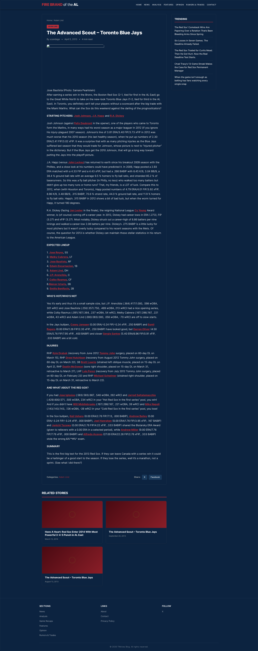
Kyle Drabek (60, 353)
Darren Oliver (141, 329)
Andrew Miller (129, 429)
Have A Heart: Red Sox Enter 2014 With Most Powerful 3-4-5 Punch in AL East (71, 533)
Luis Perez (88, 371)
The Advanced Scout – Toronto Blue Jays (133, 531)
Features (168, 5)
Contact (211, 5)
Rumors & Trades (195, 5)
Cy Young (140, 210)
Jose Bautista (58, 261)
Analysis (156, 5)
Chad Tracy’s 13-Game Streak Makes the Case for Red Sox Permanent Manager (193, 67)
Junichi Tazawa (61, 425)
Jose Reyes (56, 252)
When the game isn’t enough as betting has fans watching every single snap (191, 80)
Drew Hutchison (75, 357)
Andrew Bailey (138, 416)
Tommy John (107, 353)
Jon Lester (76, 210)
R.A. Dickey (117, 115)
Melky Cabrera (59, 256)
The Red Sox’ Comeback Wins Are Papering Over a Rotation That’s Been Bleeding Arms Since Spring (194, 30)
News (147, 5)
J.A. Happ (98, 115)
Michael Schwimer (105, 375)
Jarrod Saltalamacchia (142, 395)
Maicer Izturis (57, 284)
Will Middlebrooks (84, 404)
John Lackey (76, 162)
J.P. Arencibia (58, 275)
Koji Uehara (77, 416)
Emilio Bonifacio (59, 288)
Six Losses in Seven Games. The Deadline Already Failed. (191, 42)
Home (139, 5)
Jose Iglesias (67, 395)
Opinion (180, 5)
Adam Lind (58, 20)
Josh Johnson (82, 115)
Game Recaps (46, 621)
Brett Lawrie (88, 362)
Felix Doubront (83, 123)
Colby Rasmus (58, 279)
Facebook (155, 477)
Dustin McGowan (72, 366)
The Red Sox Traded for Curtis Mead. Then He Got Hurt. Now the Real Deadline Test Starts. (194, 53)
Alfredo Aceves (92, 434)
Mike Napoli (152, 404)
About (103, 611)
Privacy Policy (108, 621)
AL (60, 4)
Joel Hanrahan (103, 420)
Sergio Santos (111, 333)
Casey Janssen (79, 324)
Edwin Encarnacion (61, 266)
